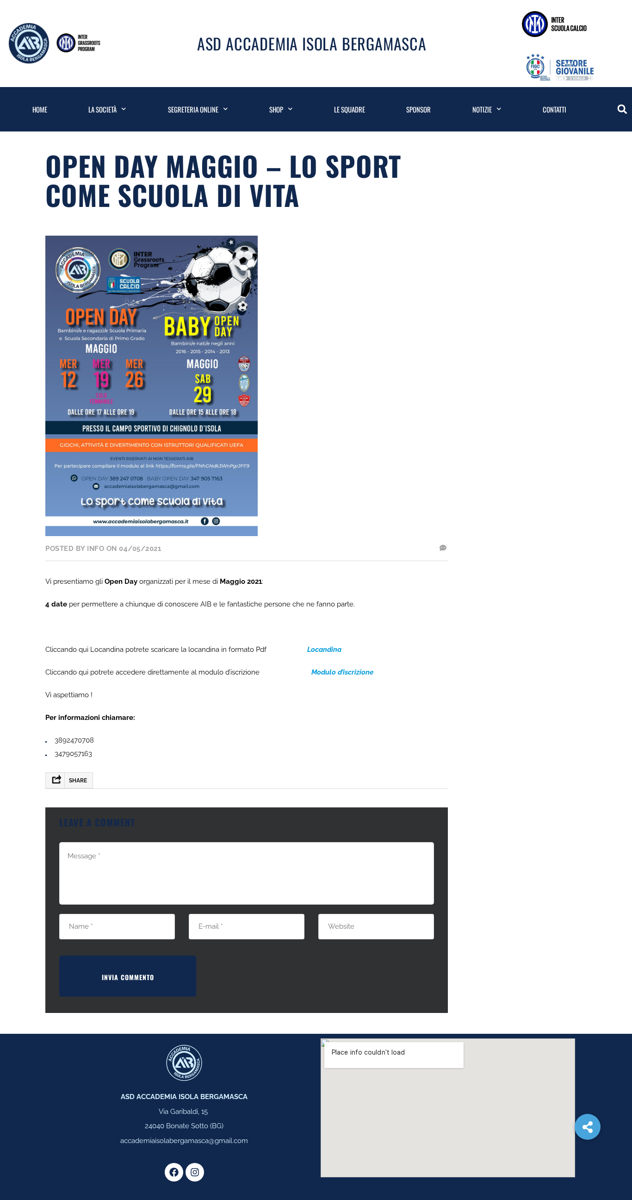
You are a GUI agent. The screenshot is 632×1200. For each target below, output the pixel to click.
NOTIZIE (482, 109)
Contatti (554, 109)
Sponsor (418, 109)
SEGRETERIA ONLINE (193, 109)
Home (39, 109)
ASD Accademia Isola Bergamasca (312, 43)
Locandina (324, 649)
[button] (622, 109)
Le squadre (349, 109)
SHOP (276, 109)
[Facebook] (174, 1172)
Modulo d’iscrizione (342, 672)
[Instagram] (195, 1172)
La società (102, 109)
